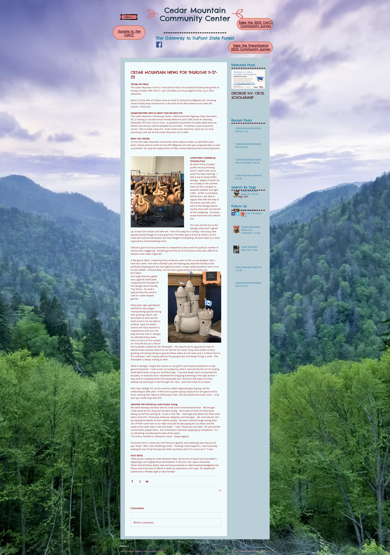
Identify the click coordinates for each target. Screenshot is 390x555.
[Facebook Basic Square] (233, 214)
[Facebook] (159, 45)
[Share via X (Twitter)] (139, 481)
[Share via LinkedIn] (147, 481)
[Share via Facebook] (132, 481)
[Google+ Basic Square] (242, 214)
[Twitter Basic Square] (237, 214)
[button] (129, 17)
